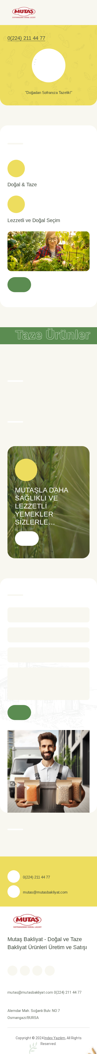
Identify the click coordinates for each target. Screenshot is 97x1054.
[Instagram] (50, 971)
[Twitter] (25, 971)
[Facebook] (12, 971)
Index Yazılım (54, 1038)
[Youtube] (37, 971)
